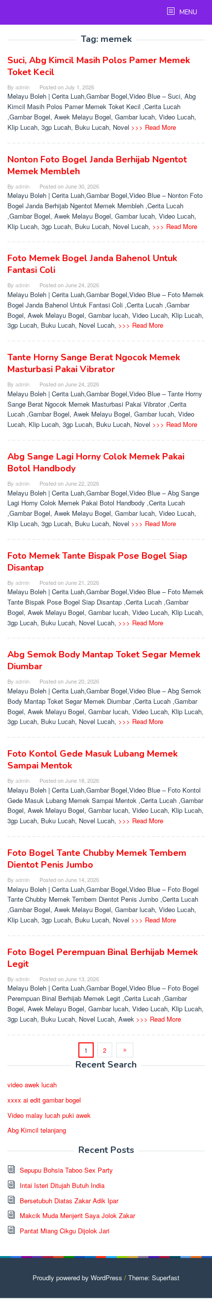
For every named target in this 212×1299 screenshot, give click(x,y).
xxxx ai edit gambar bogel (44, 1100)
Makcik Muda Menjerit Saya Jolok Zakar (77, 1215)
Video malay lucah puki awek (49, 1115)
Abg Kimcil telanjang (36, 1130)
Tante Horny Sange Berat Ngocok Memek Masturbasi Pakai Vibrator (93, 363)
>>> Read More (153, 127)
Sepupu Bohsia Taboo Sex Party (66, 1170)
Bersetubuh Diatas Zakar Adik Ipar (69, 1200)
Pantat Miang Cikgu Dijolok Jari (64, 1230)
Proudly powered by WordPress (77, 1277)
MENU (187, 12)
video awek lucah (32, 1084)
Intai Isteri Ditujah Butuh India (62, 1185)
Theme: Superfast (153, 1277)
